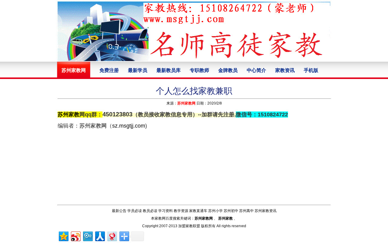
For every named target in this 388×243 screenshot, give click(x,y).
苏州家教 (68, 114)
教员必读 (150, 211)
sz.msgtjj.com (128, 126)
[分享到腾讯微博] (87, 235)
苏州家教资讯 (265, 211)
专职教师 (199, 70)
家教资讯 (285, 70)
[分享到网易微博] (111, 235)
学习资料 (165, 211)
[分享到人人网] (99, 235)
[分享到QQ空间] (63, 235)
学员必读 (134, 211)
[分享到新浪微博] (75, 235)
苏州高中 (246, 211)
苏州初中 (231, 211)
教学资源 (181, 211)
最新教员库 (168, 70)
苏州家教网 (186, 103)
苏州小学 (215, 211)
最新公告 (119, 211)
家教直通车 (198, 211)
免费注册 (109, 70)
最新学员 (137, 70)
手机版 (311, 70)
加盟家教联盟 (189, 226)
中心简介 (256, 70)
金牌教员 (228, 70)
